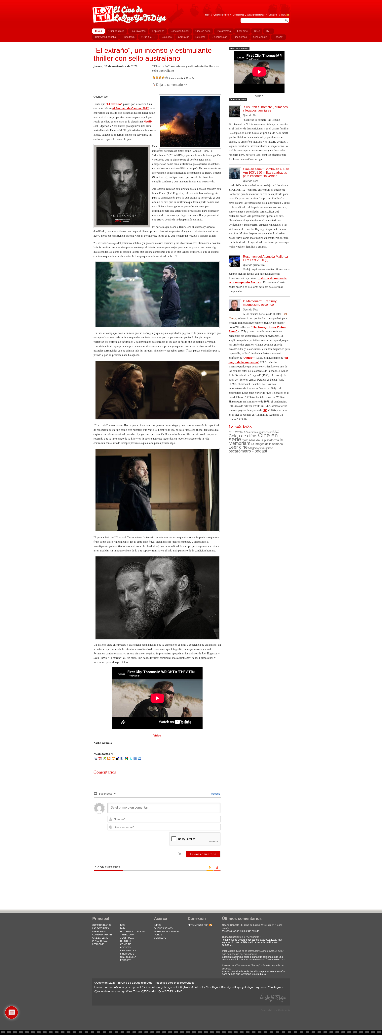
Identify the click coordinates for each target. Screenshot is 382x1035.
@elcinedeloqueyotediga (109, 991)
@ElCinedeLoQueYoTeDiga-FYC (161, 991)
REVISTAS (125, 947)
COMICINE (125, 944)
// (279, 15)
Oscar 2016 (254, 448)
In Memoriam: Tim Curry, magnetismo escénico (260, 303)
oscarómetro (240, 451)
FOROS (158, 934)
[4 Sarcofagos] (163, 77)
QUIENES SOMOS (163, 928)
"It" (265, 410)
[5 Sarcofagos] (166, 77)
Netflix (148, 121)
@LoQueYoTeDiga (206, 987)
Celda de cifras (243, 435)
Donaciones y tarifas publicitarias (249, 15)
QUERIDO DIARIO (101, 925)
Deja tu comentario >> (171, 84)
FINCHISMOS (127, 954)
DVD (122, 928)
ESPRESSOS (98, 931)
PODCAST (125, 960)
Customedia (284, 1010)
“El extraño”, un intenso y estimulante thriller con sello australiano (153, 54)
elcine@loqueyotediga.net (160, 987)
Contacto (273, 15)
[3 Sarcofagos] (160, 77)
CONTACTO (160, 938)
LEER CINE (98, 944)
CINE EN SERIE (100, 938)
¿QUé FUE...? (127, 938)
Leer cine (238, 447)
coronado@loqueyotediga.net (122, 987)
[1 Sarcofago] (153, 77)
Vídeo (157, 735)
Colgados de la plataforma (260, 440)
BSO (275, 432)
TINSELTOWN (127, 934)
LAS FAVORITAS (100, 928)
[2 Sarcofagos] (157, 77)
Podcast (259, 450)
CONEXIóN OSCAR (102, 934)
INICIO (157, 925)
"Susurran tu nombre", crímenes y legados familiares (265, 108)
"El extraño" (114, 104)
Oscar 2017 (267, 448)
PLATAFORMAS (100, 941)
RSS (283, 15)
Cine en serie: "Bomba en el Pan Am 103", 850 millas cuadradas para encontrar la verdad (266, 172)
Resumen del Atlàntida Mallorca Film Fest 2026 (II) (265, 258)
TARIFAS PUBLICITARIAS (166, 931)
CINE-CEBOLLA (128, 957)
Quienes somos (221, 15)
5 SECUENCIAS (128, 950)
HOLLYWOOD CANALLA (132, 931)
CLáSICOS (125, 941)
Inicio (207, 15)
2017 (237, 432)
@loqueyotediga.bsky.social (249, 987)
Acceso (215, 793)
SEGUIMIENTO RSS (198, 925)
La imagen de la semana (267, 444)
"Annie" (248, 357)
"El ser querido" (252, 937)
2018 (242, 432)
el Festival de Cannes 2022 (130, 108)
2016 (231, 432)
